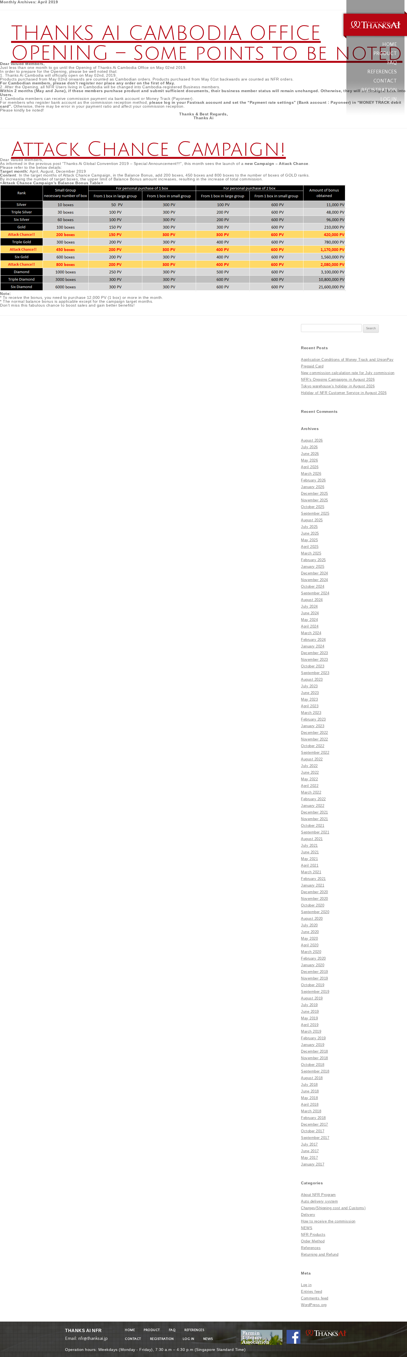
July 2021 (309, 845)
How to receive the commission (328, 1221)
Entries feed (311, 1291)
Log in (306, 1285)
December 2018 (314, 1051)
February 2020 (313, 958)
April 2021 (309, 865)
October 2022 (312, 746)
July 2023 (309, 686)
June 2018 (310, 1091)
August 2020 (312, 918)
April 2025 (309, 547)
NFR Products (313, 1234)
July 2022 (309, 766)
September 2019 (315, 992)
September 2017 (315, 1138)
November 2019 (314, 978)
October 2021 (312, 825)
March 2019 (311, 1031)
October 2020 (312, 905)
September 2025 (315, 513)
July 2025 (309, 527)
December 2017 (314, 1124)
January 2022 (312, 806)
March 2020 (311, 952)
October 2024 (312, 586)
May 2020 (309, 938)
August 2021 (312, 839)
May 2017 (309, 1158)
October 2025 (312, 507)
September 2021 (315, 832)
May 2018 (309, 1098)
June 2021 (310, 852)
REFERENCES (382, 72)
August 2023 (312, 679)
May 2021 (309, 859)
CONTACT (385, 81)
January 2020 (312, 965)
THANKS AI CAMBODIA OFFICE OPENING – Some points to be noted (207, 43)
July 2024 (309, 606)
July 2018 (309, 1085)
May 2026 (309, 460)
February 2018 (313, 1118)
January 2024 (312, 646)
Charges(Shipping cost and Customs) (333, 1208)
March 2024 (311, 633)
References (311, 1248)
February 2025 (313, 560)
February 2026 (313, 480)
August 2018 (312, 1078)
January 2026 (312, 487)
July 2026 (309, 447)
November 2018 (314, 1058)
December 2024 (314, 573)
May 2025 (309, 540)
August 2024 (312, 600)
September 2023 (315, 673)
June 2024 (310, 613)
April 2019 (309, 1025)
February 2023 (313, 719)
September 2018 (315, 1071)
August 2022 (312, 759)
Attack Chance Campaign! (148, 149)
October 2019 (312, 985)
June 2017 (310, 1151)
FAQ (392, 63)
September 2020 (315, 912)
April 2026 (309, 467)
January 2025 (312, 566)
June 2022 (310, 772)
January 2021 (312, 885)
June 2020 (310, 932)
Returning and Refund (319, 1254)
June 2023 (310, 693)
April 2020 (309, 945)
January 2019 (312, 1045)
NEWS (306, 1228)
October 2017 (312, 1131)
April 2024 (309, 626)
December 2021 (314, 812)
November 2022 (314, 739)
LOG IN (388, 99)
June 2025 (310, 533)
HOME (389, 44)
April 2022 (309, 786)
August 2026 (312, 440)
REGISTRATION (379, 90)
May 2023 (309, 699)
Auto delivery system (319, 1201)
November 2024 (314, 580)
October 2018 (312, 1065)
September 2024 (315, 593)
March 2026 (311, 474)
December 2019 (314, 972)
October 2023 (312, 666)
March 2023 (311, 713)
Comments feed (314, 1298)
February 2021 (313, 879)
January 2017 (312, 1164)
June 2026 (310, 454)
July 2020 (309, 925)
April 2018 (309, 1104)
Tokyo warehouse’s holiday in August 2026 (338, 386)
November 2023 (314, 659)
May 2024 (309, 620)
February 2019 (313, 1038)
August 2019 (312, 998)
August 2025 (312, 520)
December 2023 (314, 653)
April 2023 (309, 706)
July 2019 (309, 1005)
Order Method (312, 1241)
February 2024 (313, 640)
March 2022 (311, 792)
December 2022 (314, 733)
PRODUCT (385, 53)
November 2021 (314, 819)
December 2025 (314, 493)
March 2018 (311, 1111)
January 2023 (312, 726)
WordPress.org (314, 1305)
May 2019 (309, 1018)
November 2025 (314, 500)
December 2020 (314, 892)
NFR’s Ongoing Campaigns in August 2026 (338, 379)
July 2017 (309, 1144)
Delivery (308, 1215)
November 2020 (314, 899)
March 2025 (311, 553)
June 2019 (310, 1011)
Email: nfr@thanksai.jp (86, 1337)
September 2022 (315, 752)
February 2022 (313, 799)
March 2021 (311, 872)
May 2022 (309, 779)
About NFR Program (318, 1195)
